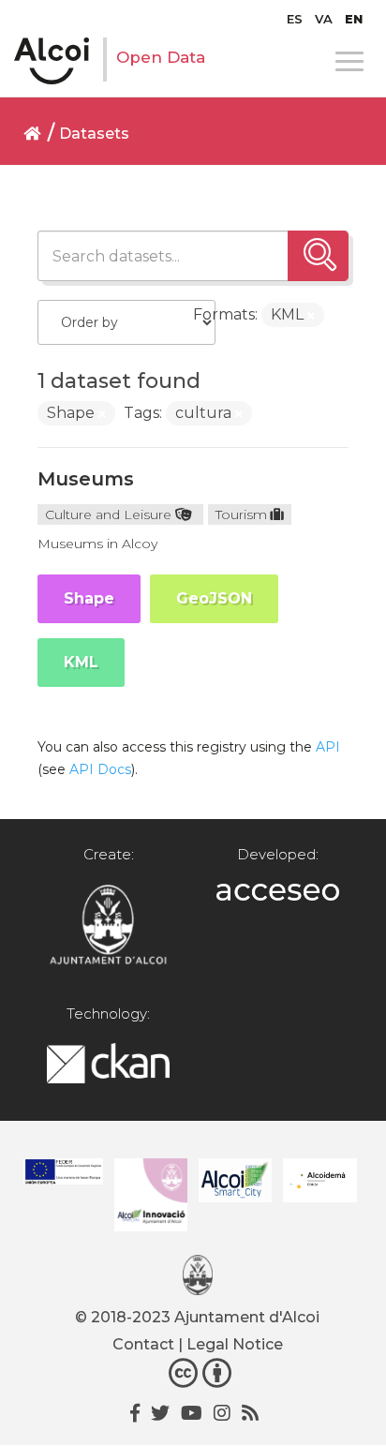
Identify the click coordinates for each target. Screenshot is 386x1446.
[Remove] (311, 315)
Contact (143, 1344)
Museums (85, 479)
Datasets (94, 133)
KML (81, 662)
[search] (318, 256)
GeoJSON (214, 598)
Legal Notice (234, 1344)
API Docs (100, 769)
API (328, 746)
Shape (89, 598)
